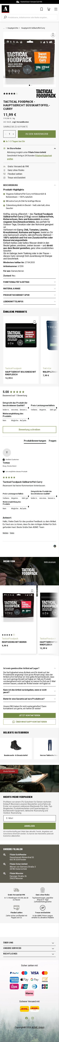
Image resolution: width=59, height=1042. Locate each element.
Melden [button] (5, 533)
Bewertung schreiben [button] (29, 429)
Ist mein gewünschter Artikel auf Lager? (21, 668)
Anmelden (29, 826)
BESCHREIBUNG (10, 185)
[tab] (35, 441)
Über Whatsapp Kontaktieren (31, 722)
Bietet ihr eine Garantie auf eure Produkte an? (24, 699)
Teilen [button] (12, 533)
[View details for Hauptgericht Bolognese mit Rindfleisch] (21, 335)
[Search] (5, 17)
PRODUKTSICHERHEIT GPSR (16, 295)
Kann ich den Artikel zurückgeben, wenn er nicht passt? (25, 691)
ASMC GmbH (38, 1027)
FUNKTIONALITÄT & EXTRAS (16, 282)
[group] (29, 392)
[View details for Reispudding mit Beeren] (18, 605)
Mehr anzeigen (50, 562)
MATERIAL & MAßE (11, 288)
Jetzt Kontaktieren (29, 715)
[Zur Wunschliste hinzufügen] (53, 34)
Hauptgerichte (13, 28)
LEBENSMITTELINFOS (13, 301)
